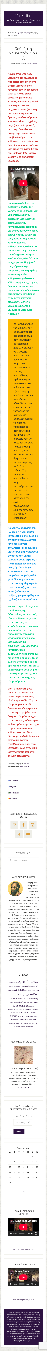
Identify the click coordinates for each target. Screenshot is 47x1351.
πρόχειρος (12, 1023)
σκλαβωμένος (21, 1023)
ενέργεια (13, 998)
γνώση (25, 986)
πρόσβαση (32, 1019)
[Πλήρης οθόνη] (36, 1233)
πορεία (13, 1016)
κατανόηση (23, 1009)
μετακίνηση (35, 1009)
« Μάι (22, 1192)
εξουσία (26, 999)
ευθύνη (12, 1002)
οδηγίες (13, 1012)
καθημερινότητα (13, 1009)
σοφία (34, 1023)
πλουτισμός (33, 1012)
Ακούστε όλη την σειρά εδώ (23, 1249)
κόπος (29, 1009)
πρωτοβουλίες (23, 1019)
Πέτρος (15, 982)
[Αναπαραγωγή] (11, 1233)
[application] (23, 1227)
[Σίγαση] (32, 1233)
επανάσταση (33, 999)
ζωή (21, 1002)
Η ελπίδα (23, 15)
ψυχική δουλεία (25, 1027)
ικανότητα (31, 1006)
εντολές (20, 999)
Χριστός (21, 766)
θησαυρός (22, 1005)
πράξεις (21, 1016)
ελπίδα (32, 994)
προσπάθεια (14, 1019)
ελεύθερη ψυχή (22, 995)
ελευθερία (27, 990)
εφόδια (16, 1002)
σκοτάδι (29, 1023)
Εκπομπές (26, 764)
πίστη (17, 1012)
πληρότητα (24, 1012)
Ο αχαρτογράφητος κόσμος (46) (23, 1068)
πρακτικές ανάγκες (30, 1016)
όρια (31, 1027)
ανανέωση (18, 986)
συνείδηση (17, 1027)
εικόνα (27, 766)
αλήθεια (34, 982)
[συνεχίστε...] (23, 1087)
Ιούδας (11, 982)
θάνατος (26, 1002)
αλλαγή (11, 986)
